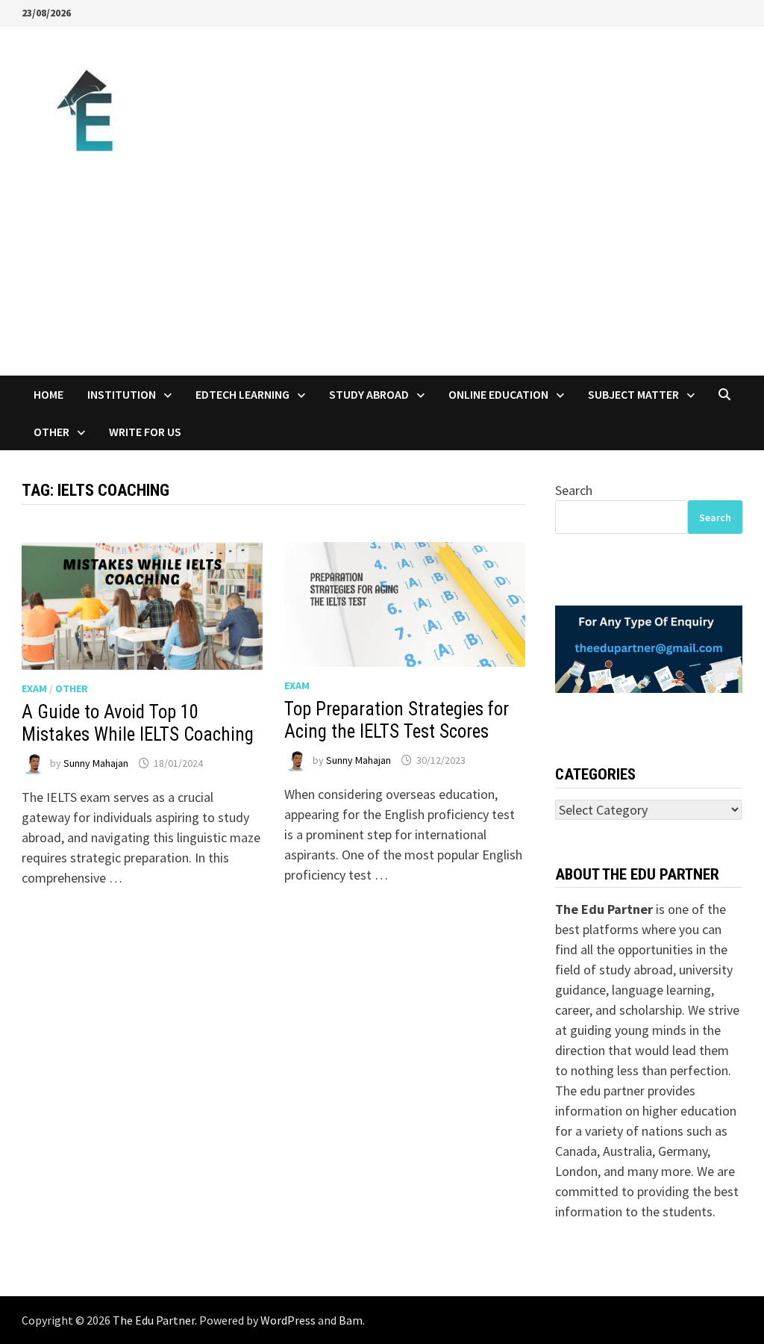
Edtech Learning (242, 394)
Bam (351, 1320)
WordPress (288, 1320)
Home (48, 394)
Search (573, 490)
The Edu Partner (154, 1320)
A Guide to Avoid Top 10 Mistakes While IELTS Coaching (138, 723)
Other (51, 431)
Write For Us (145, 431)
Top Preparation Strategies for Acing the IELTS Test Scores (396, 720)
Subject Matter (633, 394)
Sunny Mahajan (95, 763)
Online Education (498, 394)
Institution (121, 394)
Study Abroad (369, 394)
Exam (34, 688)
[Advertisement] (382, 263)
